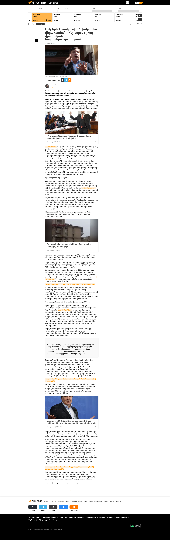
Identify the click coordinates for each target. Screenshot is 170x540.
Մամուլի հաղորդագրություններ (74, 517)
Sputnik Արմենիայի (88, 188)
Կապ (61, 517)
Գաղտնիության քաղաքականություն (118, 517)
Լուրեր (54, 501)
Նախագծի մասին (33, 517)
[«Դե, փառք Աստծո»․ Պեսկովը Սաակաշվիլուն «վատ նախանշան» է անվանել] (71, 122)
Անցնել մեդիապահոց (61, 76)
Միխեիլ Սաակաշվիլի (59, 483)
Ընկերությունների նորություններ (95, 517)
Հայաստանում (51, 147)
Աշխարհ (68, 501)
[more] (95, 142)
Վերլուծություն (77, 501)
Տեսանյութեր (98, 501)
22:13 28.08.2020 (50, 43)
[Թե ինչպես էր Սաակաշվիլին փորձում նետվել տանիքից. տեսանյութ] (71, 230)
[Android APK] (136, 526)
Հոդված (52, 87)
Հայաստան (49, 483)
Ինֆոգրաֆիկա (88, 501)
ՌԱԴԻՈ (106, 501)
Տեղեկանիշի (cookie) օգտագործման (39, 520)
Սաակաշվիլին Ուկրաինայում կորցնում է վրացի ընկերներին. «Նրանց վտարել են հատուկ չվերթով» (71, 422)
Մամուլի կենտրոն (115, 501)
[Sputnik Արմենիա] (38, 5)
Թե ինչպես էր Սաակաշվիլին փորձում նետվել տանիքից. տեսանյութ (69, 245)
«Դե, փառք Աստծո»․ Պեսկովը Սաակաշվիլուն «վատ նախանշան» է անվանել (69, 137)
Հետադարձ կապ (57, 520)
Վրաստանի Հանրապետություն (74, 483)
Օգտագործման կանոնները (49, 517)
